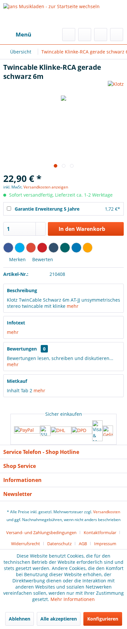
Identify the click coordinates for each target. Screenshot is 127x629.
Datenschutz (59, 544)
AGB (83, 544)
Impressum (105, 544)
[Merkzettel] (84, 34)
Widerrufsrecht (25, 544)
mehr (72, 306)
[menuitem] (17, 34)
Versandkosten (106, 512)
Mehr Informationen (72, 599)
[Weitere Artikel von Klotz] (116, 86)
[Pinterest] (42, 247)
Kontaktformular (100, 532)
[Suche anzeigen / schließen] (68, 34)
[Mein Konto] (100, 34)
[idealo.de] (108, 431)
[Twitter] (19, 247)
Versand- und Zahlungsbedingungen (41, 532)
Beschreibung (22, 290)
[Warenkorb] (116, 34)
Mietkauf (17, 381)
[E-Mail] (87, 247)
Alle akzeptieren (58, 619)
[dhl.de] (60, 431)
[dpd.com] (81, 431)
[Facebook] (8, 247)
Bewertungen (22, 349)
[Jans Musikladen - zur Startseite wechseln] (51, 14)
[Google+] (31, 247)
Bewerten (42, 259)
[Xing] (65, 247)
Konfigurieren (102, 619)
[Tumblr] (53, 247)
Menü (23, 34)
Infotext (16, 323)
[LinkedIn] (76, 247)
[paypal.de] (27, 430)
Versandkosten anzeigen (45, 187)
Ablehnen (19, 619)
